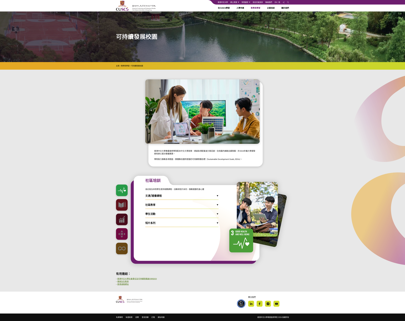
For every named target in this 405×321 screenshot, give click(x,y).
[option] (122, 190)
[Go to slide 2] (122, 205)
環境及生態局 (123, 281)
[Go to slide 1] (122, 190)
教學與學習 (125, 66)
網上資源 (233, 2)
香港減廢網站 (123, 284)
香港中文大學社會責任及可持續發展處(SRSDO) (137, 279)
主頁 (117, 66)
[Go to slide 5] (122, 248)
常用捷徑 (245, 2)
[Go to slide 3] (122, 219)
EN (276, 2)
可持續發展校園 (137, 66)
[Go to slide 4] (122, 234)
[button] (182, 197)
